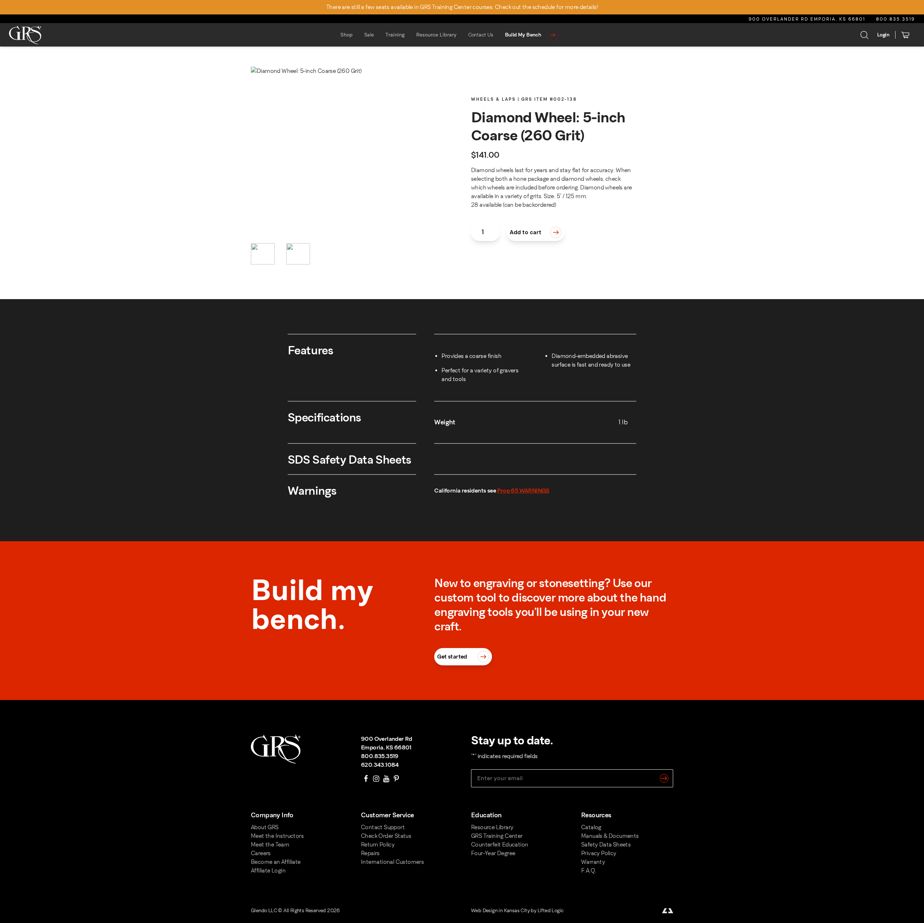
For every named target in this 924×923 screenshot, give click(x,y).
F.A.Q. (588, 870)
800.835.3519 (895, 19)
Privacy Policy (598, 853)
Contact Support (383, 827)
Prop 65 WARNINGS (523, 490)
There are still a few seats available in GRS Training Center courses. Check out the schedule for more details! (462, 7)
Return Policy (378, 844)
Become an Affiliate (276, 861)
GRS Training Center (497, 835)
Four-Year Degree (493, 853)
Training (395, 35)
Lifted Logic (550, 910)
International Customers (392, 861)
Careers (261, 853)
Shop (346, 35)
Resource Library (436, 35)
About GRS (265, 827)
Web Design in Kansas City (500, 910)
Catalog (591, 827)
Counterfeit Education (499, 844)
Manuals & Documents (610, 835)
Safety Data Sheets (606, 844)
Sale (369, 35)
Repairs (370, 853)
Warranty (593, 861)
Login (883, 35)
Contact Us (480, 35)
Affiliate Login (268, 870)
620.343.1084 (380, 764)
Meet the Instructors (277, 835)
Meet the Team (270, 844)
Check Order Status (386, 835)
